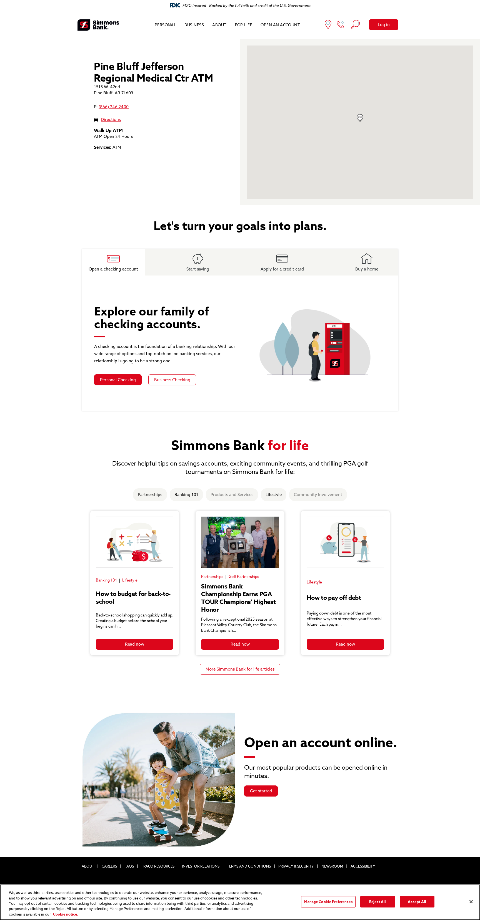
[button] (360, 118)
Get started (261, 790)
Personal (165, 24)
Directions (111, 119)
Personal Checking (118, 379)
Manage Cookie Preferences (328, 901)
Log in (384, 24)
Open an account (280, 24)
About (219, 24)
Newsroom (332, 866)
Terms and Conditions (249, 866)
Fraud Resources (157, 866)
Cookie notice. (65, 914)
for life (243, 24)
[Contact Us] (341, 25)
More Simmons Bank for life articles (240, 669)
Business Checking (172, 379)
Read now (134, 644)
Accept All (417, 901)
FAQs (129, 866)
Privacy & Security (296, 866)
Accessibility (363, 866)
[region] (240, 902)
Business (194, 24)
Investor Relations (200, 866)
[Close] (471, 902)
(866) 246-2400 (114, 106)
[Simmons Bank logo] (98, 25)
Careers (109, 866)
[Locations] (328, 25)
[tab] (113, 262)
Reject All (377, 901)
